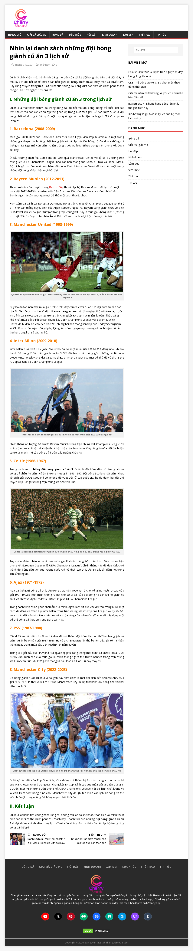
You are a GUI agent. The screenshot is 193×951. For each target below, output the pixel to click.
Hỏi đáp (91, 34)
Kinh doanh (109, 34)
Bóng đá (57, 34)
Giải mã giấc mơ (37, 34)
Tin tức (161, 34)
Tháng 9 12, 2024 (24, 64)
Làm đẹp (128, 34)
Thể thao (145, 34)
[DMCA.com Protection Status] (96, 931)
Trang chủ (14, 34)
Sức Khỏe (75, 34)
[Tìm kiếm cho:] (156, 50)
